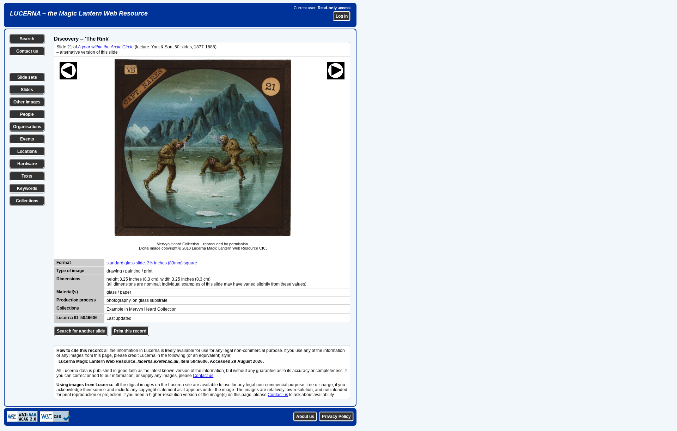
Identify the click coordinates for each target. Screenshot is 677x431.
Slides (27, 89)
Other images (27, 102)
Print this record (130, 331)
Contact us (27, 51)
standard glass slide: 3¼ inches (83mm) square (151, 263)
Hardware (27, 163)
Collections (27, 200)
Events (27, 139)
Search (27, 38)
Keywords (27, 188)
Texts (27, 176)
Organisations (27, 126)
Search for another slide (81, 331)
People (27, 114)
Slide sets (27, 77)
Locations (27, 151)
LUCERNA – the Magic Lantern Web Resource (79, 13)
